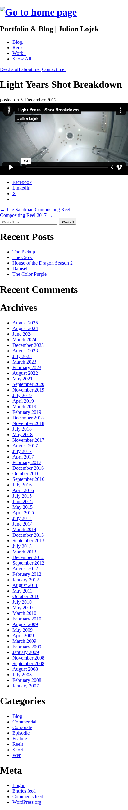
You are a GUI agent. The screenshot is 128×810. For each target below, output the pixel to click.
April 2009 (23, 635)
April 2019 (23, 401)
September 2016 (28, 479)
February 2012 (26, 574)
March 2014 (24, 529)
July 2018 (22, 429)
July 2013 (22, 546)
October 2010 (25, 596)
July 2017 (22, 451)
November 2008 (28, 657)
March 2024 (24, 339)
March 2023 (24, 362)
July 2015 (22, 496)
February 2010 (26, 618)
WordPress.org (26, 802)
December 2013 (28, 535)
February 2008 (26, 680)
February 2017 (26, 462)
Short (17, 749)
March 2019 (24, 406)
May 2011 (22, 590)
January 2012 (25, 579)
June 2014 (22, 523)
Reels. (19, 47)
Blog (17, 716)
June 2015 (22, 501)
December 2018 (28, 417)
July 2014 (22, 518)
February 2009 (26, 646)
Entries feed (24, 791)
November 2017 (28, 440)
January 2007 (25, 685)
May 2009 (22, 630)
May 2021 (22, 378)
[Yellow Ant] (38, 12)
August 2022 (25, 373)
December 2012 (28, 557)
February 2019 (26, 412)
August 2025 (25, 322)
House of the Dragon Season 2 (42, 263)
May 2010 (22, 607)
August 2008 (25, 669)
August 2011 (25, 585)
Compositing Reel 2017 (26, 215)
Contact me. (54, 69)
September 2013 (28, 540)
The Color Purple (29, 274)
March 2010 (24, 613)
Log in (18, 785)
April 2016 (23, 490)
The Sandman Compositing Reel (35, 209)
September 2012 (28, 563)
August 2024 (25, 328)
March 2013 (24, 551)
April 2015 (23, 512)
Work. (19, 53)
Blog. (18, 42)
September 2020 (28, 384)
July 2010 (22, 602)
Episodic (21, 733)
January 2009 (25, 652)
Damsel (19, 268)
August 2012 (25, 568)
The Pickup (23, 251)
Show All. (23, 58)
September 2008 (28, 663)
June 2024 (22, 334)
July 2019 (22, 395)
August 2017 (25, 445)
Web (16, 755)
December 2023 (28, 345)
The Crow (22, 257)
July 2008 (22, 674)
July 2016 (22, 484)
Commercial (24, 721)
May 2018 (22, 434)
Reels (17, 744)
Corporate (22, 727)
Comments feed (27, 796)
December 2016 (28, 468)
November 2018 (28, 423)
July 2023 (22, 356)
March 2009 (24, 641)
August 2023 (25, 350)
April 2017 (23, 456)
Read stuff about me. (20, 69)
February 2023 (26, 367)
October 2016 (25, 473)
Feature (19, 738)
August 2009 (25, 624)
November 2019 (28, 389)
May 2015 (22, 507)
